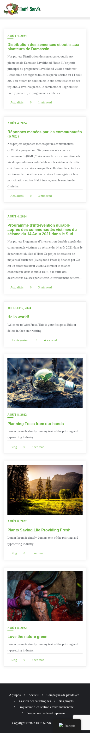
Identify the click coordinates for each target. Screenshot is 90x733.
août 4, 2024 (17, 36)
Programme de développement (46, 713)
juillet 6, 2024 (19, 308)
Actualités (17, 102)
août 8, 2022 (17, 414)
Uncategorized (20, 340)
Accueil (34, 695)
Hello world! (18, 317)
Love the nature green (27, 637)
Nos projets (66, 701)
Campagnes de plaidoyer (63, 695)
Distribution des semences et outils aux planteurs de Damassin (43, 47)
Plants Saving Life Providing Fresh (39, 530)
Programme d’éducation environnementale (46, 707)
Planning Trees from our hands (35, 424)
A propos (15, 695)
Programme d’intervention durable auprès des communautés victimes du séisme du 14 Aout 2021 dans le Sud (42, 229)
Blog (13, 447)
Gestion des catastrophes (35, 701)
